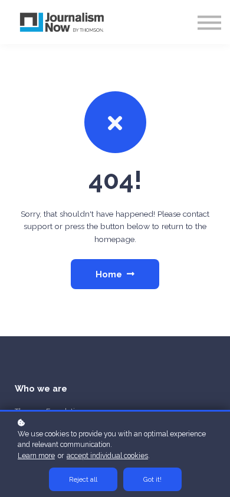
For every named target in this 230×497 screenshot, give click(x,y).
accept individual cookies (107, 456)
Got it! (152, 479)
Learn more (36, 456)
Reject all (83, 479)
